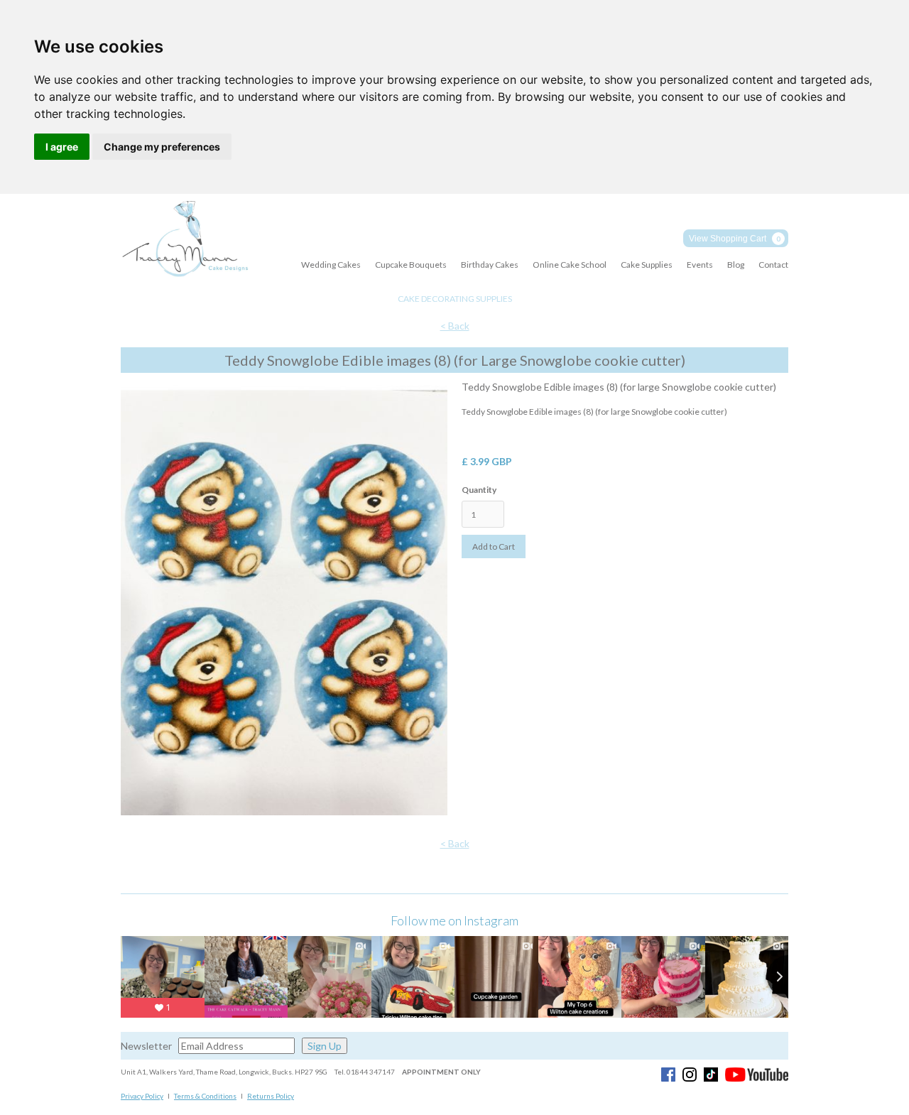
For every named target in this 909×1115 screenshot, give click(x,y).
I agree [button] (61, 147)
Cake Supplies (647, 264)
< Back (454, 326)
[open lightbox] (284, 601)
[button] (735, 238)
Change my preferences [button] (162, 147)
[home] (185, 239)
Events (700, 264)
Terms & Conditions (205, 1096)
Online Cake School (569, 264)
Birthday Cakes (489, 264)
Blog (735, 264)
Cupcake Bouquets (411, 264)
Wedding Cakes (331, 264)
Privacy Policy (142, 1096)
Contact (773, 264)
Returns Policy (270, 1096)
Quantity (479, 489)
